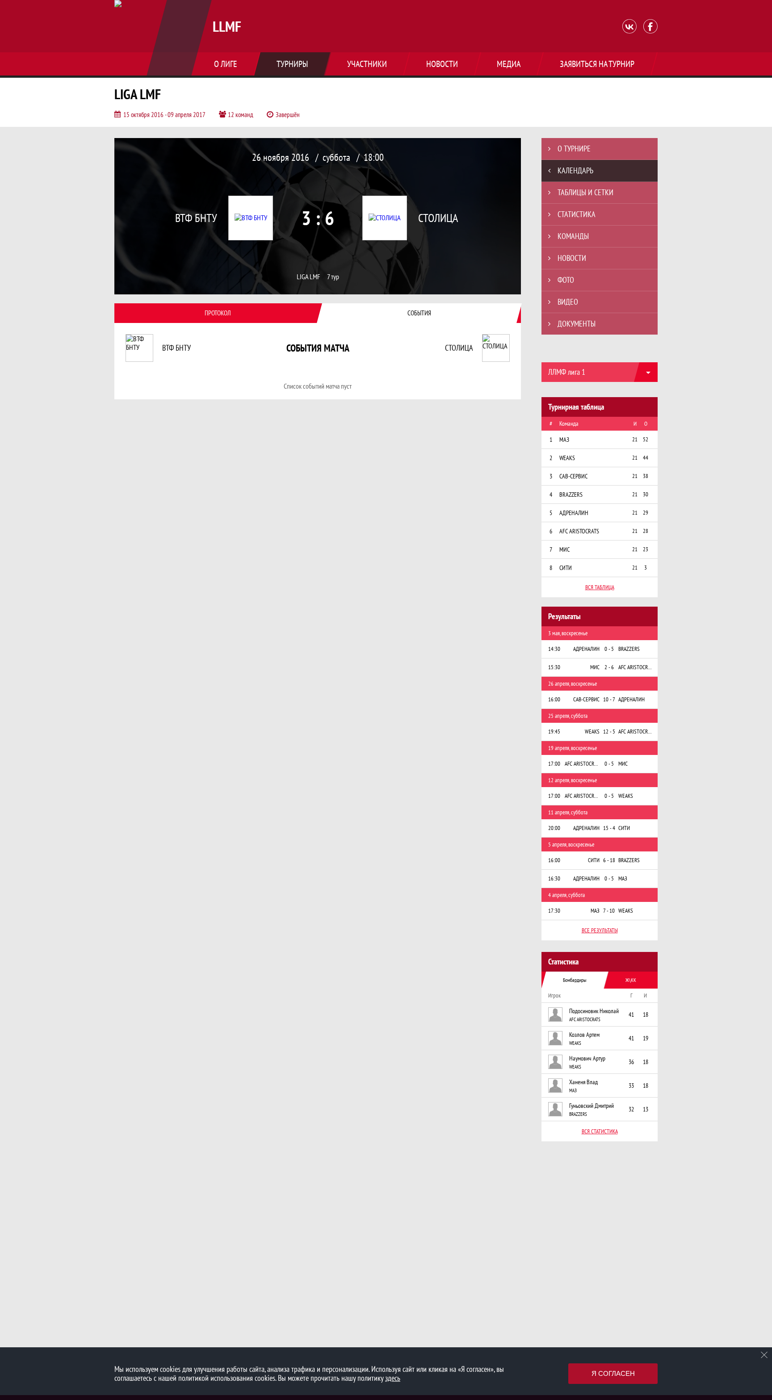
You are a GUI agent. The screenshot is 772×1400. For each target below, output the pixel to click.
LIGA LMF (308, 276)
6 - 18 (609, 860)
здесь (392, 1378)
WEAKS (575, 1043)
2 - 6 (609, 667)
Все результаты (600, 930)
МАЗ (573, 1090)
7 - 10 (609, 910)
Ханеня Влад (583, 1082)
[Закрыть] (764, 1355)
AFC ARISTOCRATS (584, 1019)
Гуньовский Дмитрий (591, 1105)
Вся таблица (599, 587)
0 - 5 (609, 649)
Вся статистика (600, 1131)
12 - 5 (609, 731)
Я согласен (613, 1373)
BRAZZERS (578, 1114)
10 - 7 (609, 699)
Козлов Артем (584, 1034)
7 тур (333, 276)
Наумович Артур (587, 1058)
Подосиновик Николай (594, 1010)
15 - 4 (609, 828)
